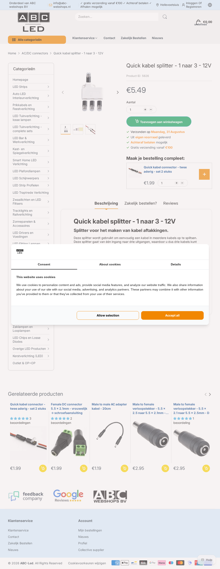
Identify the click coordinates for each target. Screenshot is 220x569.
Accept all (172, 315)
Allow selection (108, 315)
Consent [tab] (44, 264)
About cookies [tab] (110, 264)
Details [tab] (176, 264)
